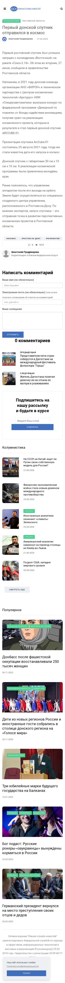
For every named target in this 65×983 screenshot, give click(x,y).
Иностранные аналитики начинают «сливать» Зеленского (38, 519)
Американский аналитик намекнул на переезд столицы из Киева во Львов (41, 545)
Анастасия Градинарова (20, 39)
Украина (29, 511)
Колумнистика (13, 447)
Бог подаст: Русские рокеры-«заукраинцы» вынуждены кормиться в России (32, 848)
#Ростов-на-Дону (31, 238)
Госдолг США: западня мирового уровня (36, 564)
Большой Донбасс (18, 626)
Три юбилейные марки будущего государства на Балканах (30, 788)
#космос (11, 238)
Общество (39, 688)
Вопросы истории (40, 626)
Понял (26, 973)
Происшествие (11, 21)
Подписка (32, 427)
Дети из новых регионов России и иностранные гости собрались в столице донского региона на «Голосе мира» (31, 726)
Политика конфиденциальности (23, 966)
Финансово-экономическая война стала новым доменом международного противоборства (41, 489)
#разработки (53, 238)
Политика (25, 813)
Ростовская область (34, 21)
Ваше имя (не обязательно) (18, 279)
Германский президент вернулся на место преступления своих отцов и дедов (30, 910)
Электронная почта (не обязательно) (23, 292)
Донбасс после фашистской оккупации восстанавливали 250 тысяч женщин (30, 661)
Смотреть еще (17, 590)
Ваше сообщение (12, 309)
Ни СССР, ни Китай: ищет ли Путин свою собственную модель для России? (40, 462)
